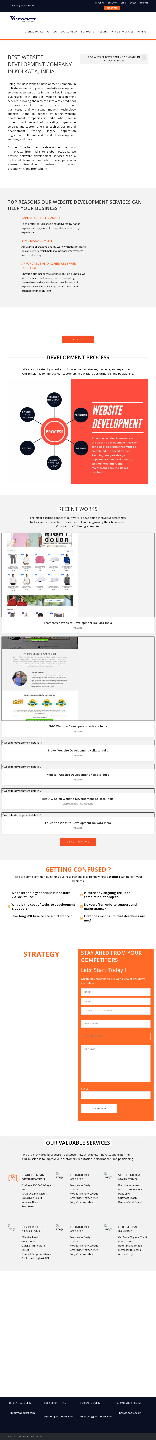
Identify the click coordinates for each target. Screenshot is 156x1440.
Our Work (112, 3)
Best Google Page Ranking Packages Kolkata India (58, 1321)
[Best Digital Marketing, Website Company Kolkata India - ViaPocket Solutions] (23, 17)
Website (78, 628)
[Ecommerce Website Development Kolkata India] (78, 572)
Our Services (18, 1305)
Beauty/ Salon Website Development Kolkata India (78, 799)
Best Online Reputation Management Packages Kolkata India (97, 1335)
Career (133, 3)
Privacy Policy (19, 1339)
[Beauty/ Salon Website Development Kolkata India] (78, 788)
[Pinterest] (139, 1436)
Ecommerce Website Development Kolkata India (78, 623)
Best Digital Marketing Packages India (61, 1300)
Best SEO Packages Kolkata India (58, 1367)
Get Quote (17, 1312)
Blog (123, 3)
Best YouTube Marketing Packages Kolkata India (134, 1350)
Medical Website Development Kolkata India (78, 774)
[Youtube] (134, 1436)
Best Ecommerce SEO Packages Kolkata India (61, 1310)
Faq (13, 1319)
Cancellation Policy (23, 1333)
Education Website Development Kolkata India (78, 823)
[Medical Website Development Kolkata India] (78, 763)
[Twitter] (130, 1436)
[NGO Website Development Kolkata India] (78, 675)
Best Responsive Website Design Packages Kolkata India (61, 1355)
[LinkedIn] (143, 1436)
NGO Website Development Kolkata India (78, 726)
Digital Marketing (73, 804)
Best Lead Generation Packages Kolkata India (61, 1333)
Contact (144, 3)
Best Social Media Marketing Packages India (59, 1378)
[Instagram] (147, 1436)
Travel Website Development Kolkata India (78, 750)
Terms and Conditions (23, 1326)
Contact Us (17, 1353)
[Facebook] (126, 1436)
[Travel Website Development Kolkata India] (78, 739)
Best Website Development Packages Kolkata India (133, 1338)
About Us (99, 3)
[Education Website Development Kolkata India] (78, 812)
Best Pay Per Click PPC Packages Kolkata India (61, 1343)
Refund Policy (19, 1346)
